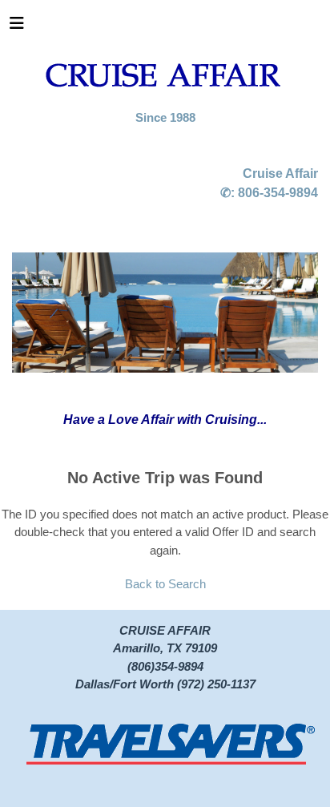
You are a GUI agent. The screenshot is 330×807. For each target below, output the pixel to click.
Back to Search (165, 584)
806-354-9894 (278, 193)
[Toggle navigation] (17, 27)
